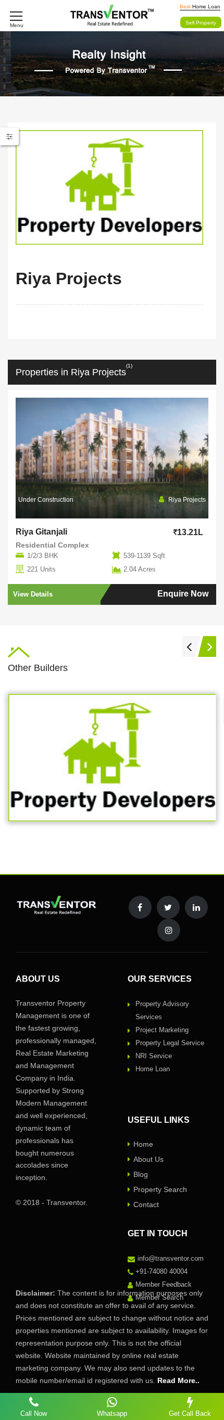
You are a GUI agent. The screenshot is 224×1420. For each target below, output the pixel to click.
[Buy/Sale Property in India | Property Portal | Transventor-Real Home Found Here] (112, 15)
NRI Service (153, 1056)
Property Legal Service (169, 1043)
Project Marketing (162, 1030)
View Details (33, 594)
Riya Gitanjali (41, 531)
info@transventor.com (171, 1258)
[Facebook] (140, 907)
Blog (140, 1174)
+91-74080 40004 (161, 1271)
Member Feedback (163, 1284)
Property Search (160, 1189)
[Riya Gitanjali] (112, 458)
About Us (148, 1159)
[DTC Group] (112, 757)
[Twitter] (168, 907)
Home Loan (152, 1069)
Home (143, 1144)
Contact (146, 1204)
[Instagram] (168, 930)
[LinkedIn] (196, 907)
